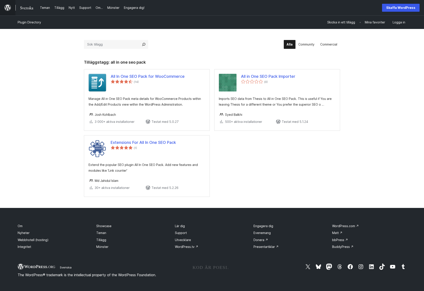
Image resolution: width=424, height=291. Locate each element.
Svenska (66, 267)
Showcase (104, 226)
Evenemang (262, 233)
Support (181, 233)
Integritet (24, 247)
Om (20, 226)
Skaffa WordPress (400, 8)
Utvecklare (183, 240)
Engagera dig (263, 226)
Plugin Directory (29, 22)
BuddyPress (343, 247)
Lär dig (180, 226)
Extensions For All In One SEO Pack (143, 142)
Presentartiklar (266, 247)
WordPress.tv (186, 247)
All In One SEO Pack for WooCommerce (148, 76)
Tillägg (101, 240)
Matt (337, 233)
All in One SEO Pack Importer (268, 76)
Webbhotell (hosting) (33, 240)
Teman (101, 233)
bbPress (340, 240)
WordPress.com (345, 226)
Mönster (102, 247)
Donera (261, 240)
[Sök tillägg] (143, 44)
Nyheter (24, 233)
